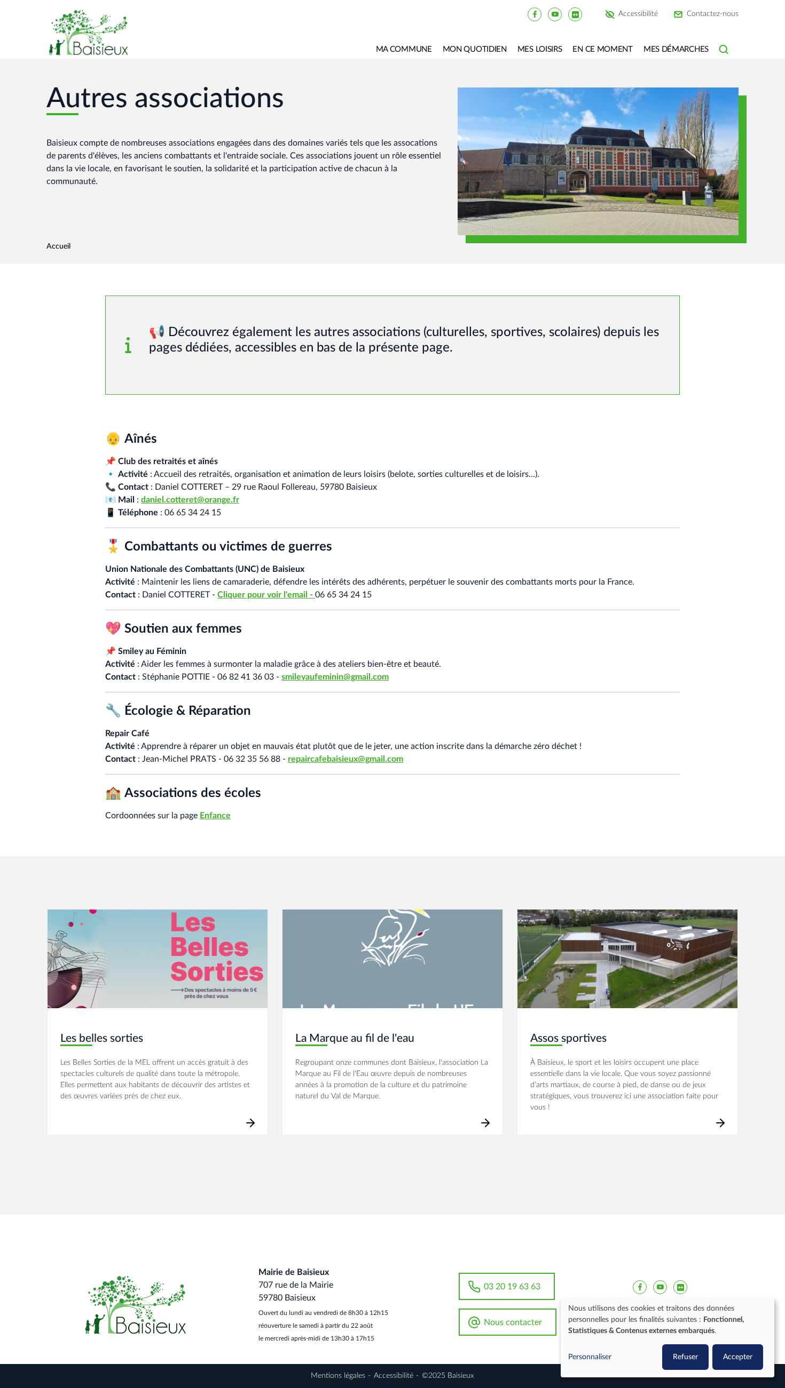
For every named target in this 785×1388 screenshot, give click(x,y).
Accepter (737, 1357)
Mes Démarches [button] (676, 49)
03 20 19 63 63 (512, 1286)
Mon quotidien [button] (475, 49)
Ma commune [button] (404, 49)
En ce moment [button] (602, 49)
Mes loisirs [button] (539, 49)
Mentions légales (338, 1375)
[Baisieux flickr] (575, 14)
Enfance (215, 815)
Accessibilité (638, 14)
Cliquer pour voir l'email (262, 595)
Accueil (58, 246)
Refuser (685, 1357)
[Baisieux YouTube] (555, 14)
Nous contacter (513, 1322)
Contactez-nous (713, 14)
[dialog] (667, 1337)
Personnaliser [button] (589, 1357)
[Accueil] (92, 40)
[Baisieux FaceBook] (534, 14)
